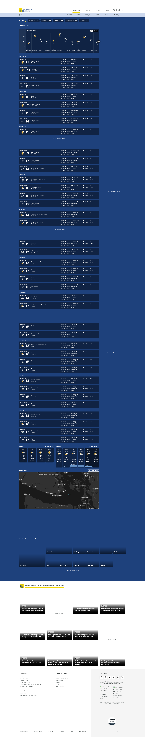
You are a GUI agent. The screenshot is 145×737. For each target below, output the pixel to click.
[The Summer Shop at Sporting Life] (119, 560)
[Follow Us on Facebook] (101, 677)
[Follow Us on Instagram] (105, 677)
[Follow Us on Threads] (118, 677)
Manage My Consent (26, 686)
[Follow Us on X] (122, 677)
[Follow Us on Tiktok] (114, 677)
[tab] (91, 31)
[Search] (114, 10)
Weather (24, 15)
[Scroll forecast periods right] (98, 41)
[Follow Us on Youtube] (109, 677)
